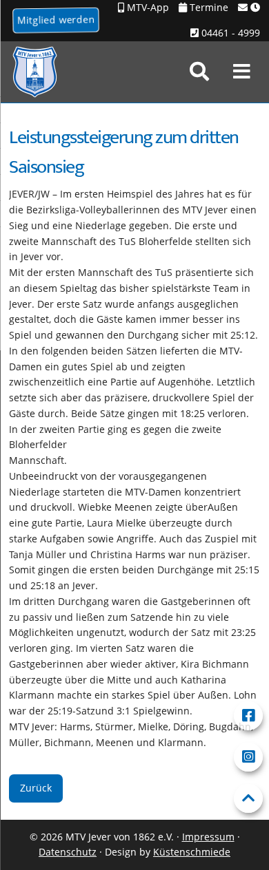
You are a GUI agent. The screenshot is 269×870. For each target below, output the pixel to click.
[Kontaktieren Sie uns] (249, 8)
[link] (199, 71)
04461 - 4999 (229, 32)
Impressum (208, 836)
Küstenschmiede (191, 851)
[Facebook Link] (248, 715)
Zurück (36, 787)
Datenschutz (68, 851)
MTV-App (146, 7)
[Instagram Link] (248, 757)
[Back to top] (248, 798)
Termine (207, 7)
